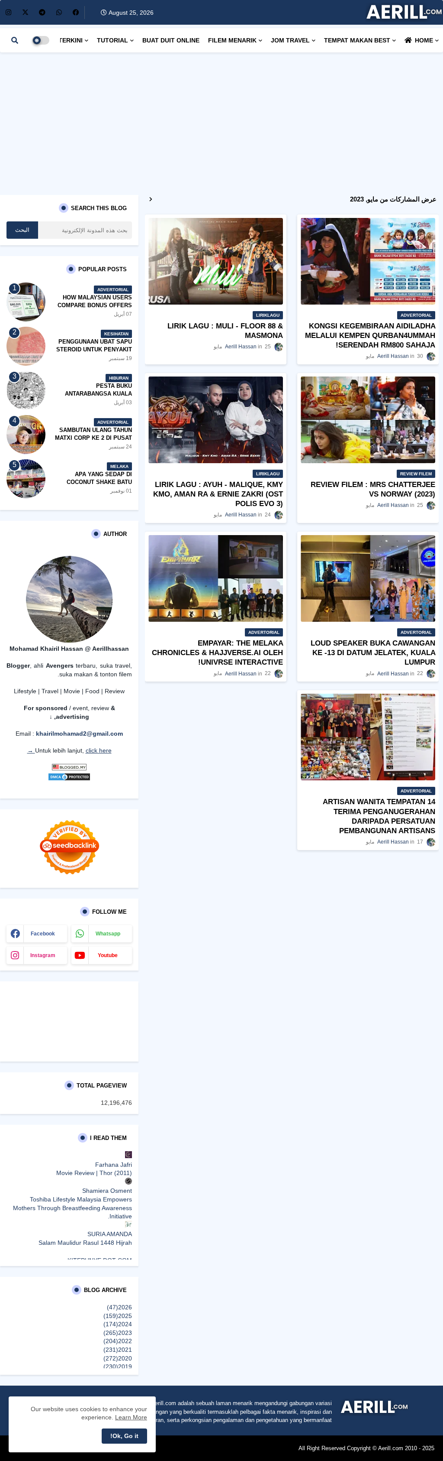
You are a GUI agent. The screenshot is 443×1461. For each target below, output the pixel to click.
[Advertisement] (221, 121)
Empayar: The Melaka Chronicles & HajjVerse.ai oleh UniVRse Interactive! (217, 652)
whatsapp (108, 934)
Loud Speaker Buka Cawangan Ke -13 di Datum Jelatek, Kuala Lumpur (373, 652)
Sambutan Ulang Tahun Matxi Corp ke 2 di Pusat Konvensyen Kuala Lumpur (93, 442)
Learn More (131, 1417)
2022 (117, 1341)
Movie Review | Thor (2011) (94, 1172)
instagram (42, 955)
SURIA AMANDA (109, 1233)
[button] (14, 40)
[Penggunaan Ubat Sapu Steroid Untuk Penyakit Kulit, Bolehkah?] (25, 346)
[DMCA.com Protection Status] (69, 779)
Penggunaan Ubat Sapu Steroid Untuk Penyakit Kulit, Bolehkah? (94, 349)
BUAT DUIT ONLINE (170, 40)
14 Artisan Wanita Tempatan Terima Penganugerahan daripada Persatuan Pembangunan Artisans (379, 816)
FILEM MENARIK (232, 40)
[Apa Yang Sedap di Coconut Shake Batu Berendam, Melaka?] (25, 478)
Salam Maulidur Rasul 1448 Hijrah (85, 1242)
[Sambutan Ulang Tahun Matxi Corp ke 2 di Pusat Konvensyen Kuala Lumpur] (25, 434)
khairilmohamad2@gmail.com (79, 733)
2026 (119, 1307)
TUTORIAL (112, 40)
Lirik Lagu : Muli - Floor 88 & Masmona (225, 331)
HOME (424, 40)
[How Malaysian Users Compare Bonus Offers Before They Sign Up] (25, 301)
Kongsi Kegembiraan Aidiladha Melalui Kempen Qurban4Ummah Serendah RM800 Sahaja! (370, 335)
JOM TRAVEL (290, 40)
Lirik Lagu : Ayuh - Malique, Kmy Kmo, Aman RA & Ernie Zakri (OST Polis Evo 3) (218, 494)
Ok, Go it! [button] (124, 1435)
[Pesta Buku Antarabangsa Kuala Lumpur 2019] (25, 390)
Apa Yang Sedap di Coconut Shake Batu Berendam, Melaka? (99, 482)
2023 (117, 1332)
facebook (43, 934)
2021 (117, 1349)
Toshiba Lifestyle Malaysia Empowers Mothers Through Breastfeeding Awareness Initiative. (72, 1208)
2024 (117, 1324)
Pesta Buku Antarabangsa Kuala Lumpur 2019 (98, 394)
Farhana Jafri (113, 1164)
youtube (108, 955)
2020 (117, 1358)
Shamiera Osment (107, 1190)
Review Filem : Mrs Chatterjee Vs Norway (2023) (373, 489)
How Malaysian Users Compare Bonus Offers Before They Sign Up (95, 305)
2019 (117, 1366)
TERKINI (70, 40)
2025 (117, 1315)
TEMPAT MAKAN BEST (357, 40)
